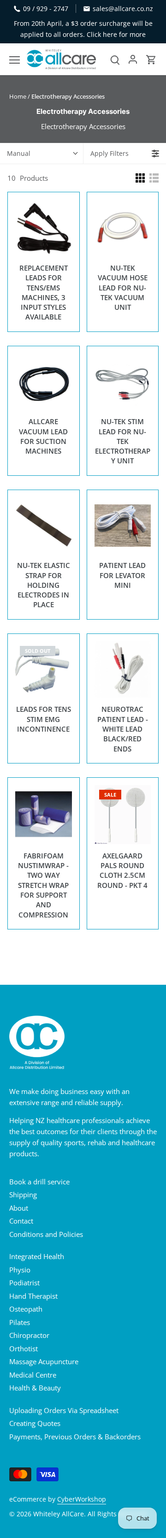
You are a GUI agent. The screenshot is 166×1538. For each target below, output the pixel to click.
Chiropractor (29, 1335)
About (18, 1208)
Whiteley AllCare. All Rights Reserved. (91, 1514)
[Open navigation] (14, 60)
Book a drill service (39, 1181)
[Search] (115, 59)
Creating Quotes (34, 1423)
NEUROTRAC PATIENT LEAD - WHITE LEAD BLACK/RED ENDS (122, 728)
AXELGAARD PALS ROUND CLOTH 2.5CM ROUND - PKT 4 (122, 870)
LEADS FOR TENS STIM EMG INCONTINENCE (43, 719)
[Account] (132, 59)
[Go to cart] (151, 59)
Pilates (19, 1322)
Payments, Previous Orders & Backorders (75, 1436)
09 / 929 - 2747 (45, 8)
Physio (19, 1269)
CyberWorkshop (81, 1499)
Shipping (23, 1194)
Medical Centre (32, 1374)
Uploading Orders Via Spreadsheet (64, 1410)
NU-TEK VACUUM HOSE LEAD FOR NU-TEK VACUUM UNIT (123, 287)
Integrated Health (36, 1256)
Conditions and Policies (46, 1234)
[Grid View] (140, 178)
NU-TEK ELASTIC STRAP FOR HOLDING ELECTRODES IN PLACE (43, 585)
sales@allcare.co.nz (123, 8)
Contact (21, 1220)
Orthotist (23, 1348)
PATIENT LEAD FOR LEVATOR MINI (122, 575)
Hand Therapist (33, 1296)
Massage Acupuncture (43, 1361)
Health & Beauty (35, 1387)
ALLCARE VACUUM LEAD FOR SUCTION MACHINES (43, 436)
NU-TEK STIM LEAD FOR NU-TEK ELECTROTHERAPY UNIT (122, 441)
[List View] (154, 178)
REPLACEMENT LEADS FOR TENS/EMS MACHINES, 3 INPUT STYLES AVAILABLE (43, 292)
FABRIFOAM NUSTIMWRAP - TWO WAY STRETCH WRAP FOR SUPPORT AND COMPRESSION (43, 885)
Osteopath (25, 1308)
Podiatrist (24, 1282)
